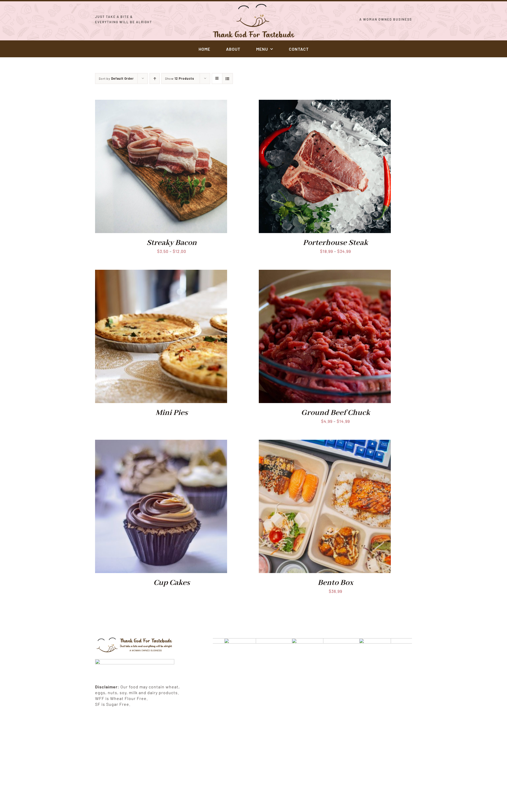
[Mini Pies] (161, 273)
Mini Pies (172, 413)
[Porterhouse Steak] (325, 103)
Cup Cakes (171, 583)
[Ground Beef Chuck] (325, 273)
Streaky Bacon (172, 243)
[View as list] (227, 78)
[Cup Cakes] (161, 443)
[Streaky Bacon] (161, 103)
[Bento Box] (325, 443)
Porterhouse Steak (335, 243)
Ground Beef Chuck (335, 413)
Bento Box (335, 583)
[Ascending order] (154, 78)
